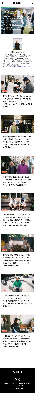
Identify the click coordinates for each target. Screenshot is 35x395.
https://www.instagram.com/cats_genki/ (19, 66)
